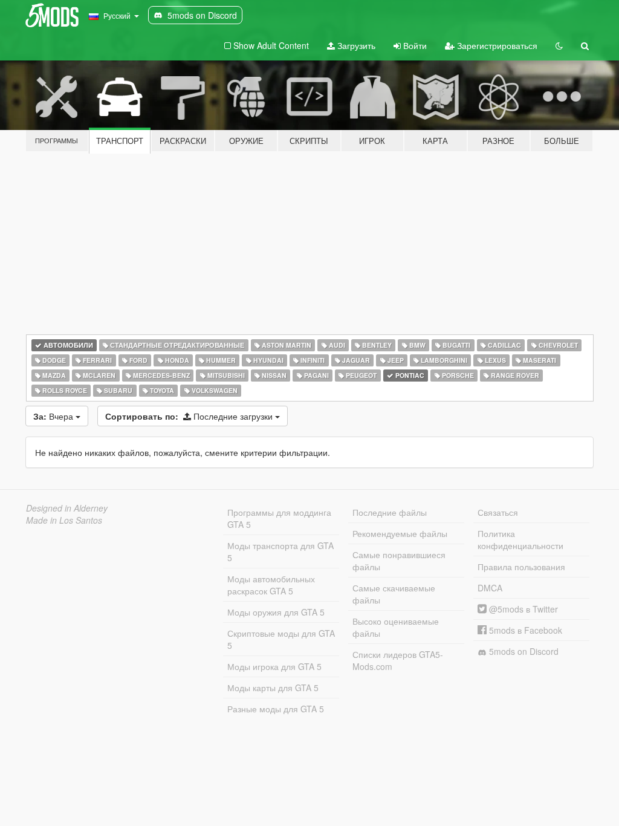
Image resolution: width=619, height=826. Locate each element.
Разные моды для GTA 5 (275, 709)
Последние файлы (389, 512)
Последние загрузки (190, 416)
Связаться (498, 512)
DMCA (490, 588)
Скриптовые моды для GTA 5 (281, 639)
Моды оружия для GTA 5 (276, 612)
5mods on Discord (523, 651)
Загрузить (355, 45)
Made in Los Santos (64, 520)
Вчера (54, 416)
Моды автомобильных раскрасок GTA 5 (271, 585)
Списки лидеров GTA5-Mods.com (397, 660)
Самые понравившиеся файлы (399, 560)
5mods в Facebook (524, 630)
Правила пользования (521, 567)
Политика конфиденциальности (520, 539)
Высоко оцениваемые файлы (395, 627)
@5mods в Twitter (522, 609)
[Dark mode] (559, 45)
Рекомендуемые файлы (399, 533)
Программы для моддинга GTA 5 (279, 518)
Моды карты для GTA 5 (273, 687)
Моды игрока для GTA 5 (274, 666)
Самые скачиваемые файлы (393, 594)
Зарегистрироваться (496, 45)
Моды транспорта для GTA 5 (280, 551)
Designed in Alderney (67, 508)
